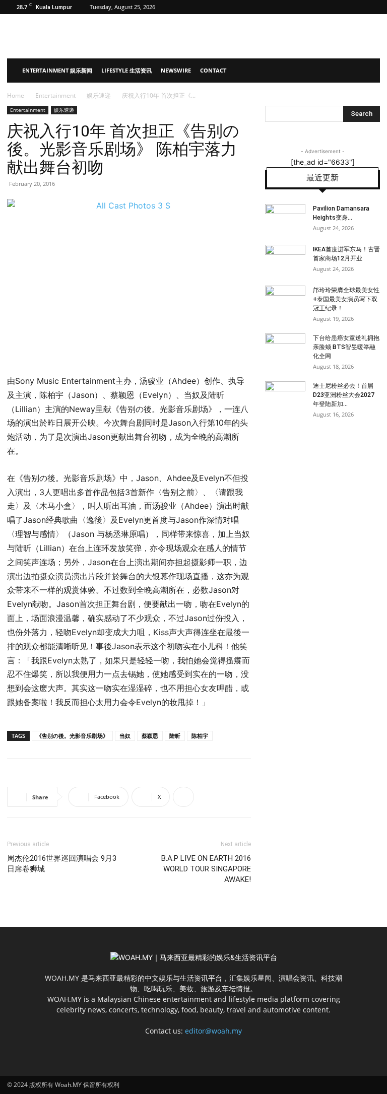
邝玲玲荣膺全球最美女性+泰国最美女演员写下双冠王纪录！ (346, 299)
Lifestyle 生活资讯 (126, 70)
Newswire (176, 70)
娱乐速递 (99, 95)
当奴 (125, 735)
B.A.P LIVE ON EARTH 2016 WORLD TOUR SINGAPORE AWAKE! (206, 869)
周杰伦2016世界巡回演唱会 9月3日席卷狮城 (61, 863)
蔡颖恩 (150, 735)
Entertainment (55, 95)
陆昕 (174, 735)
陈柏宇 (199, 735)
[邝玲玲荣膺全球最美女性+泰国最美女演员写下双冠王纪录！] (285, 300)
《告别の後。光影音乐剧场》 (72, 735)
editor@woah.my (213, 1031)
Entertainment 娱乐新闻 (57, 70)
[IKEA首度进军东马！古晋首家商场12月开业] (285, 259)
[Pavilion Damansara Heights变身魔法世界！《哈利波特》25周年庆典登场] (285, 218)
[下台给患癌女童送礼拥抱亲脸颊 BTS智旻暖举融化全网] (285, 347)
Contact (213, 70)
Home (15, 95)
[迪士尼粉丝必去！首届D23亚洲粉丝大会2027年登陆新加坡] (285, 395)
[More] (183, 797)
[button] (368, 71)
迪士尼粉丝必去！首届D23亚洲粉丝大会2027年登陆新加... (343, 394)
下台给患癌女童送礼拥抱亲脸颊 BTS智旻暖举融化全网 (346, 347)
